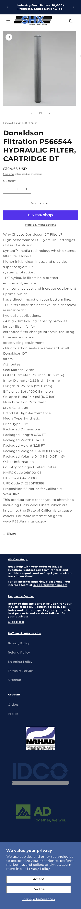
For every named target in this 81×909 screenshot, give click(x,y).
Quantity (9, 180)
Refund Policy (19, 652)
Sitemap (14, 680)
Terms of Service (21, 671)
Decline (39, 889)
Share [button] (11, 533)
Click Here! (16, 621)
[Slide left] (31, 113)
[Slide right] (49, 113)
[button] (8, 20)
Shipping (8, 174)
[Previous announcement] (7, 7)
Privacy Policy (19, 643)
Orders (13, 704)
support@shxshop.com (50, 584)
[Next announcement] (73, 7)
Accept (38, 879)
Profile (13, 714)
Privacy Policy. (38, 869)
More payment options (40, 224)
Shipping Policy (20, 661)
